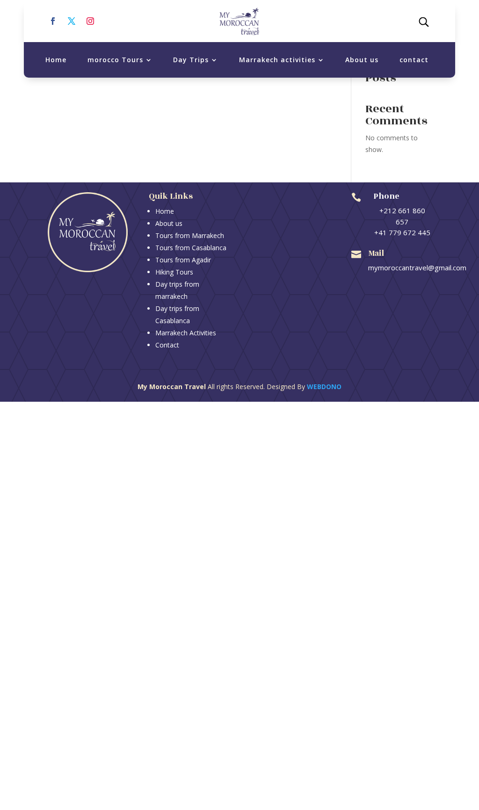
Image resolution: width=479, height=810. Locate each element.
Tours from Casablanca (190, 247)
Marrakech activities (277, 59)
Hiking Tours (174, 272)
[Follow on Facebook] (52, 21)
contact (413, 59)
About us (361, 59)
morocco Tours (115, 59)
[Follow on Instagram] (90, 21)
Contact (167, 344)
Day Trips (191, 59)
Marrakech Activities (185, 332)
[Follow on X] (71, 21)
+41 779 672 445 (402, 232)
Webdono (324, 386)
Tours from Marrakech (189, 235)
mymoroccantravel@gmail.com (417, 267)
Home (55, 59)
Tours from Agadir (183, 259)
